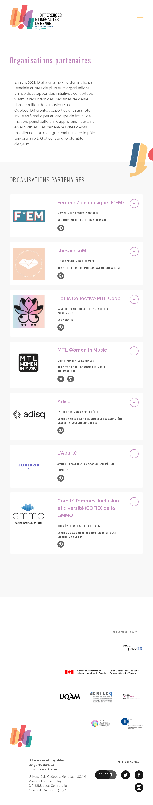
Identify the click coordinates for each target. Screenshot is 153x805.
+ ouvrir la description (134, 203)
